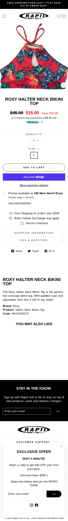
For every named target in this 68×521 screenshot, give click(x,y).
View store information (19, 203)
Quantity (34, 134)
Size (34, 149)
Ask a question (34, 240)
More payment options (34, 185)
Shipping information (34, 233)
